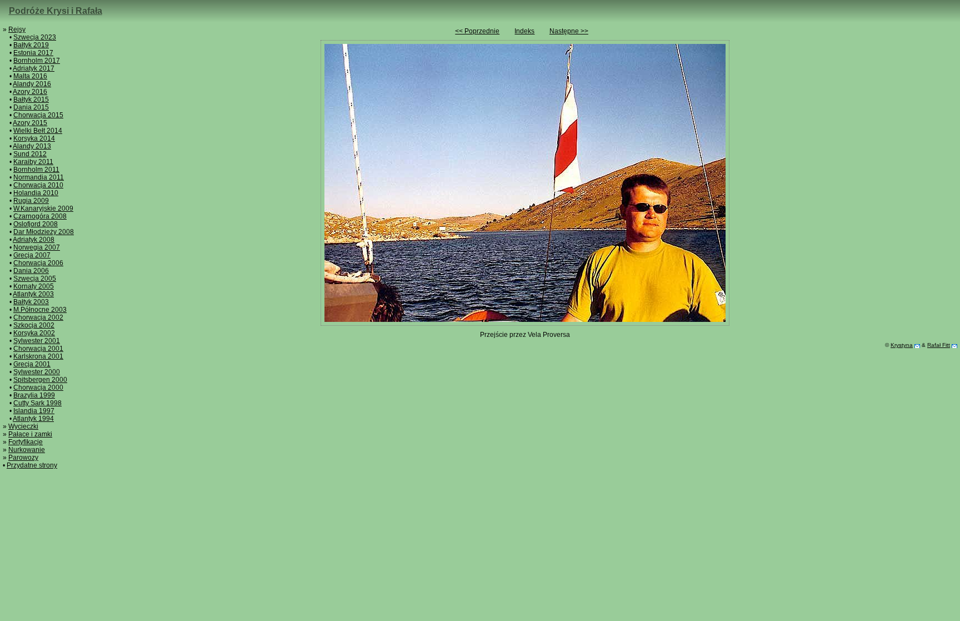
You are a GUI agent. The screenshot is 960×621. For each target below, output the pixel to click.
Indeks (524, 31)
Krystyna (902, 345)
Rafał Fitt (938, 345)
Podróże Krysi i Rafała (55, 11)
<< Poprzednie (477, 31)
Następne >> (568, 31)
